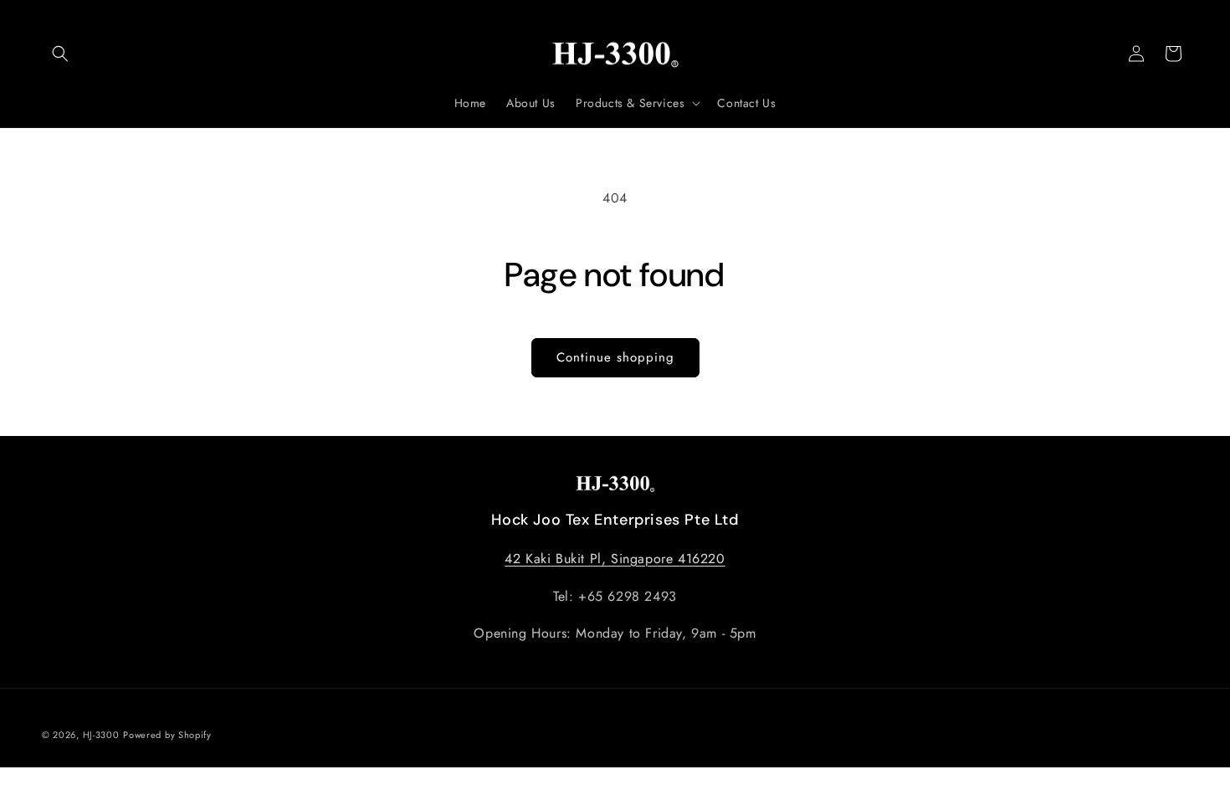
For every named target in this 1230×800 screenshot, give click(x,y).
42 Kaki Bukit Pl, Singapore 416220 (615, 558)
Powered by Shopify (167, 734)
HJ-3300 (101, 734)
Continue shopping (615, 357)
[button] (60, 53)
